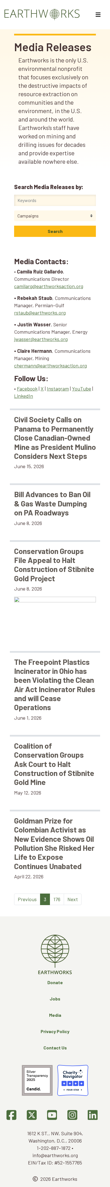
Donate (55, 982)
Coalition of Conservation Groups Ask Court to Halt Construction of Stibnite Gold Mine (54, 764)
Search (55, 231)
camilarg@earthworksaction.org (48, 286)
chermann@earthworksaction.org (50, 365)
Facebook (27, 388)
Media (55, 1015)
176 (56, 899)
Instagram (58, 388)
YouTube (81, 388)
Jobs (55, 998)
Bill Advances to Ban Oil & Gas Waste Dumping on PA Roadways (52, 503)
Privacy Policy (55, 1031)
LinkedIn (23, 396)
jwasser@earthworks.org (41, 339)
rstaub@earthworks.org (40, 312)
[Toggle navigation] (99, 14)
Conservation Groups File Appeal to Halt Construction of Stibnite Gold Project (54, 564)
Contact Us (55, 1047)
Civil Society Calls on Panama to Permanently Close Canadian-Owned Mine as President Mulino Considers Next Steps (55, 437)
